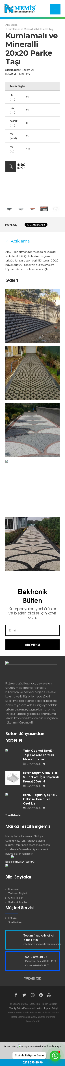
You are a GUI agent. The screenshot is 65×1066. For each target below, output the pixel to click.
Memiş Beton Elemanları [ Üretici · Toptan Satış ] (33, 1008)
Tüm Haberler (13, 815)
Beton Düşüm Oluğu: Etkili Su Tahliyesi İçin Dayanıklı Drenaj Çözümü (41, 777)
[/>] (32, 316)
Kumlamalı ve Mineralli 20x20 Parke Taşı (30, 29)
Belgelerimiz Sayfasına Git (20, 861)
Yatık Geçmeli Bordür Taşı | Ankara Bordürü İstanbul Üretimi (38, 755)
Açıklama (20, 241)
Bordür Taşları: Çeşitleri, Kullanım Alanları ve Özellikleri (40, 799)
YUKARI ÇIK (32, 978)
